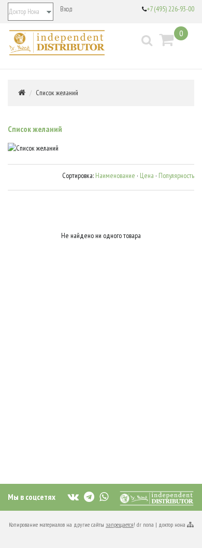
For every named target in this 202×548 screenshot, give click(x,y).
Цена (147, 175)
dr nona (145, 524)
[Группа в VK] (73, 496)
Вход (66, 9)
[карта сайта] (190, 524)
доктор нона (171, 524)
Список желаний (57, 92)
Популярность (176, 175)
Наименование (115, 175)
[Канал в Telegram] (89, 496)
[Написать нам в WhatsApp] (103, 496)
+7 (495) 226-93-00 (170, 8)
